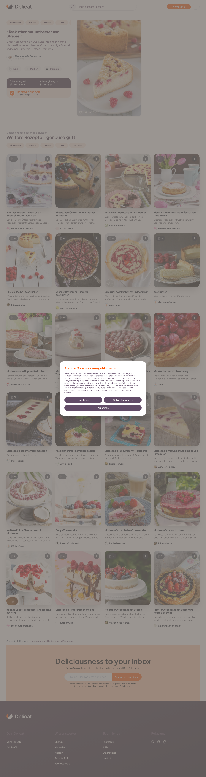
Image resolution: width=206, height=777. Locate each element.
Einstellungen (83, 400)
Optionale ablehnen (123, 400)
